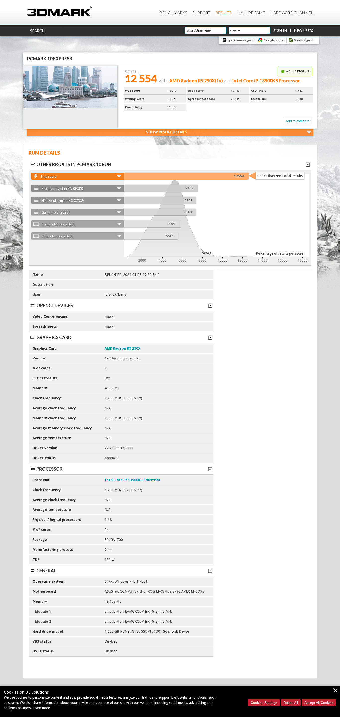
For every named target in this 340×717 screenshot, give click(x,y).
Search (37, 30)
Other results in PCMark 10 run (73, 164)
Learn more (41, 708)
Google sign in (274, 40)
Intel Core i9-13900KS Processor (132, 480)
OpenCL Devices (54, 305)
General (46, 570)
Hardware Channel (291, 12)
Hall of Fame (251, 12)
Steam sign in (303, 40)
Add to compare (297, 121)
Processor (49, 469)
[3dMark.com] (59, 11)
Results (223, 12)
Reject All (290, 703)
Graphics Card (53, 337)
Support (201, 12)
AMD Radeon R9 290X (122, 348)
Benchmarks (173, 12)
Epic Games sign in (241, 40)
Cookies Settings (264, 703)
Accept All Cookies (318, 703)
